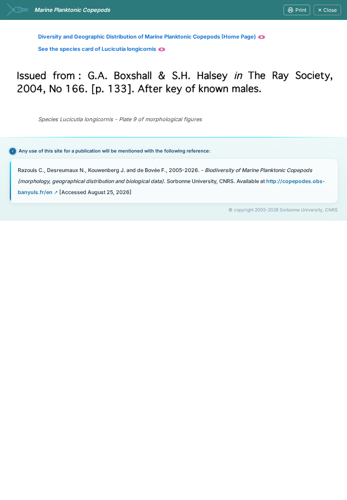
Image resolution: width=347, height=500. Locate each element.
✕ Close (327, 10)
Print (300, 10)
